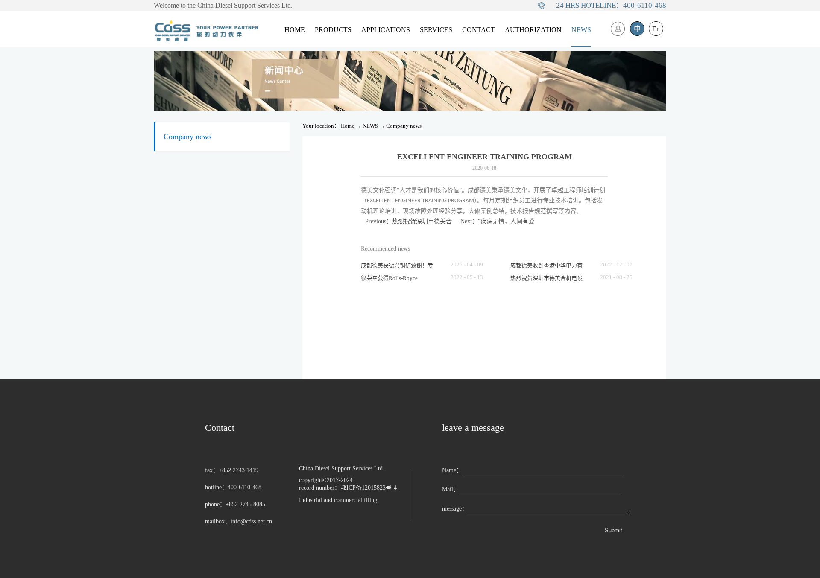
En (656, 28)
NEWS (370, 126)
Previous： (408, 221)
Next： (497, 221)
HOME (294, 29)
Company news (404, 126)
